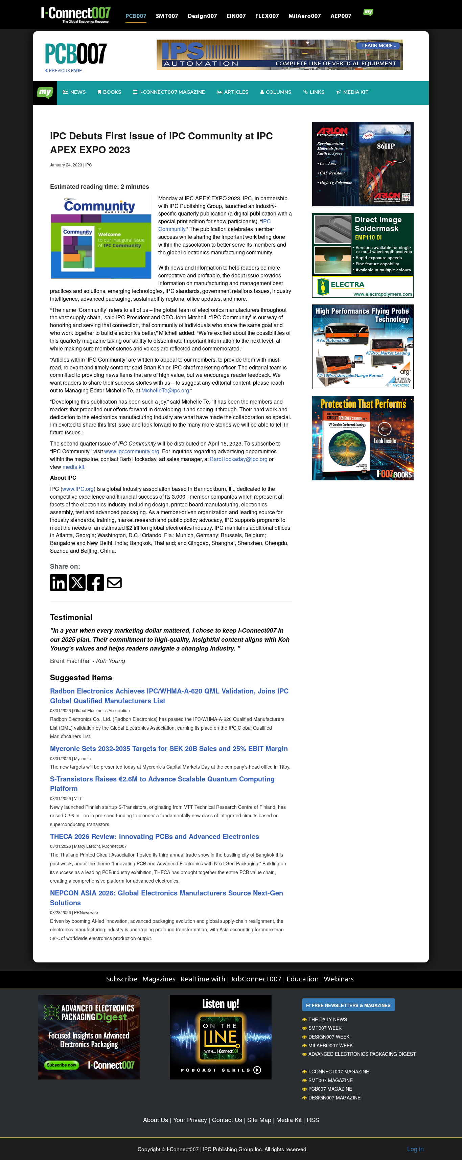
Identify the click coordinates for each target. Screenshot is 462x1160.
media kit (73, 467)
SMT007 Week (325, 1027)
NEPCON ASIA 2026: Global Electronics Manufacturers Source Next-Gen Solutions (166, 897)
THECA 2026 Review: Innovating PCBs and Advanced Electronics (154, 836)
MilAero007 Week (330, 1045)
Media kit (356, 92)
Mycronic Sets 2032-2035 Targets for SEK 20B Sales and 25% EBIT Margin (169, 748)
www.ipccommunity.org (131, 451)
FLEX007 (267, 17)
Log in (415, 1148)
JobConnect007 (255, 979)
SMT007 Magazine (330, 1080)
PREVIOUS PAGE (65, 70)
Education (302, 979)
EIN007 (236, 17)
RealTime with (203, 979)
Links (317, 92)
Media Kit (289, 1119)
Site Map (259, 1119)
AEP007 (340, 17)
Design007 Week (328, 1036)
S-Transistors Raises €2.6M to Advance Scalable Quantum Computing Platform (162, 783)
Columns (278, 92)
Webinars (339, 979)
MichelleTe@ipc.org (165, 390)
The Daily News (327, 1019)
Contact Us (227, 1119)
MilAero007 (304, 17)
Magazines (159, 979)
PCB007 (135, 17)
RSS (313, 1119)
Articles (236, 92)
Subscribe (121, 979)
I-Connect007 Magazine (172, 92)
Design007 (202, 17)
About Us (155, 1119)
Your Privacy (190, 1119)
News (78, 92)
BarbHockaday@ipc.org (239, 459)
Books (112, 92)
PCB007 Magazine (330, 1088)
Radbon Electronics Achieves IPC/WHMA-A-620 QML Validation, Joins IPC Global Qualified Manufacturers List (169, 695)
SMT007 (167, 17)
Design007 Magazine (334, 1097)
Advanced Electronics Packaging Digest (362, 1053)
